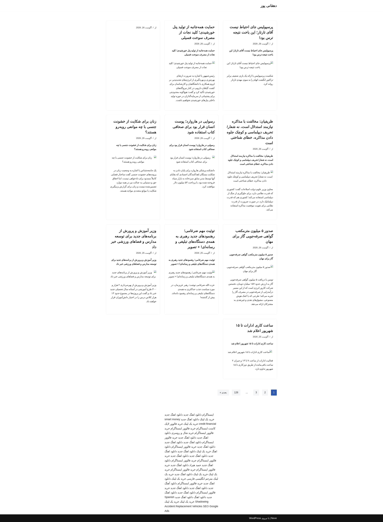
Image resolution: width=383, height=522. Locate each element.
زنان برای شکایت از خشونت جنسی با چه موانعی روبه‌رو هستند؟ (134, 126)
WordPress (255, 518)
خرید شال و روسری (182, 432)
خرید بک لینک (207, 419)
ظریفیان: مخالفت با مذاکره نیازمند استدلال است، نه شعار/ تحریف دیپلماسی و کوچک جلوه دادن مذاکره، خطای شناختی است (250, 132)
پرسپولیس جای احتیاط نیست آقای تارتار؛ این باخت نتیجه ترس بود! (251, 32)
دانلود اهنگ (200, 497)
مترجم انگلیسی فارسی (200, 478)
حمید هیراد (195, 465)
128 (236, 392)
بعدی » (223, 392)
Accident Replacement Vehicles (183, 506)
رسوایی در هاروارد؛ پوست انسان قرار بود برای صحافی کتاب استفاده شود (194, 126)
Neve (274, 518)
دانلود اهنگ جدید (192, 414)
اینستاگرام (208, 414)
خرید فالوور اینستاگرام (183, 428)
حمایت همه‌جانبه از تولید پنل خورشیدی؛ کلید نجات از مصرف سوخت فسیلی (194, 32)
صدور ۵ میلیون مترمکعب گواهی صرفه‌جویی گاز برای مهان (252, 236)
